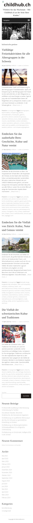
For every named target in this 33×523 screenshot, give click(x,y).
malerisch (4, 209)
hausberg (15, 203)
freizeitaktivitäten (7, 115)
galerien (22, 115)
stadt (25, 299)
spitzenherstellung (10, 382)
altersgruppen (25, 110)
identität (4, 376)
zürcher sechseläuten (8, 386)
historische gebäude (24, 288)
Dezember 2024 (7, 470)
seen (3, 382)
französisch (27, 372)
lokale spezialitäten (23, 119)
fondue (15, 288)
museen (4, 121)
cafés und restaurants (24, 284)
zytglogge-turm (9, 215)
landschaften (25, 207)
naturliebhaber (11, 121)
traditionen (5, 384)
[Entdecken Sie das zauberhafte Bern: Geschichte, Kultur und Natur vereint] (14, 169)
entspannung (14, 112)
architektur (5, 199)
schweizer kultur (25, 380)
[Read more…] (17, 105)
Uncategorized (12, 110)
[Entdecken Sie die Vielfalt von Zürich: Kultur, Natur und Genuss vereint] (15, 252)
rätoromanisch (26, 378)
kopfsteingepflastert (11, 205)
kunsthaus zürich (19, 293)
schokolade (5, 380)
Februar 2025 (6, 464)
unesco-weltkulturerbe (16, 213)
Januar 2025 (6, 467)
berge (27, 282)
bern (10, 199)
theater (7, 213)
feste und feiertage (17, 372)
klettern (11, 117)
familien (21, 112)
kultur (3, 207)
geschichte (5, 117)
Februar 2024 (6, 497)
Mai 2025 (5, 456)
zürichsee (4, 303)
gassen (22, 201)
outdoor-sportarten (7, 123)
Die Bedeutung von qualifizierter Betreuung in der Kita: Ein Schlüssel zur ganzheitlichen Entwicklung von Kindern (16, 420)
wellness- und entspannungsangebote (18, 127)
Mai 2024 (5, 489)
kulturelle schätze (19, 290)
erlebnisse (11, 286)
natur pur (16, 209)
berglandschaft (6, 284)
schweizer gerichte (12, 297)
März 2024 (5, 495)
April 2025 (5, 458)
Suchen (4, 392)
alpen (22, 370)
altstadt (26, 197)
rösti (15, 211)
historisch (22, 203)
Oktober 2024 (6, 475)
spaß (3, 125)
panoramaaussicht (24, 209)
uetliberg (4, 301)
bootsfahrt (14, 284)
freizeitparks (15, 115)
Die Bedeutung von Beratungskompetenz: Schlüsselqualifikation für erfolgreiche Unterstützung (15, 427)
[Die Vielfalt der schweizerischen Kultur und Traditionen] (14, 342)
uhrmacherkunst (13, 384)
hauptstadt (9, 203)
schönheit (26, 295)
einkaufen (4, 286)
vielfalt (9, 301)
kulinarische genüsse (20, 117)
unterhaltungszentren (22, 125)
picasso (4, 211)
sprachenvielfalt (20, 382)
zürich (26, 301)
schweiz (22, 123)
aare (22, 197)
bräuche (27, 370)
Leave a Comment (23, 65)
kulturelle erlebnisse (7, 119)
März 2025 (5, 461)
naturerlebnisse (13, 295)
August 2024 (6, 481)
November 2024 (7, 472)
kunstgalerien (10, 293)
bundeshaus (9, 201)
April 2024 (5, 492)
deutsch (4, 372)
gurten (4, 203)
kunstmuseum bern (15, 207)
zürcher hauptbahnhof (18, 301)
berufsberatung (7, 508)
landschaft (5, 378)
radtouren (16, 123)
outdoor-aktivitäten (21, 121)
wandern (4, 127)
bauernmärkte (6, 112)
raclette (21, 295)
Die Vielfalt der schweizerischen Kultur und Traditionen (15, 313)
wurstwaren (26, 384)
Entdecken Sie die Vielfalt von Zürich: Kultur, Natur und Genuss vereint (16, 226)
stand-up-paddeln (10, 125)
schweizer (17, 380)
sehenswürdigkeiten (18, 299)
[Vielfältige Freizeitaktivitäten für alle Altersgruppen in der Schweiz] (14, 85)
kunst (15, 119)
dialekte (9, 372)
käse (15, 376)
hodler (27, 203)
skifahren (27, 123)
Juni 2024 (5, 486)
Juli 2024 (4, 483)
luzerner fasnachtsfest (14, 378)
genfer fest (5, 374)
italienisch (10, 376)
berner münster (16, 199)
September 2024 (7, 478)
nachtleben (5, 295)
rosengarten (10, 211)
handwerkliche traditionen (23, 374)
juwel (3, 205)
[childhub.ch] (16, 4)
